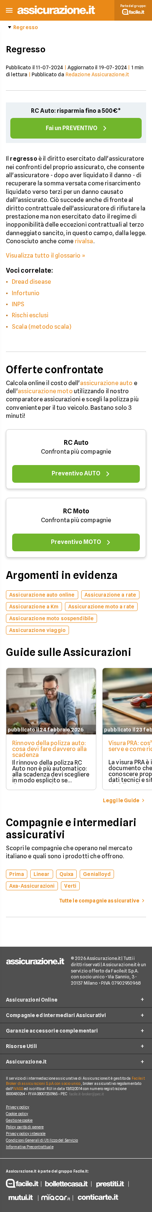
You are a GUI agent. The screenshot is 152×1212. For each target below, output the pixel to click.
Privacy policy (17, 1107)
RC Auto (76, 442)
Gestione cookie (19, 1120)
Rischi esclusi (30, 315)
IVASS (18, 1088)
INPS (18, 304)
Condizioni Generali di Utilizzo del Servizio (42, 1140)
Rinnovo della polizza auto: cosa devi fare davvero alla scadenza (49, 749)
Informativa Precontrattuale (29, 1147)
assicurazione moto (45, 391)
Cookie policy (17, 1113)
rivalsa (84, 241)
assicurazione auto (106, 383)
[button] (9, 10)
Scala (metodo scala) (41, 326)
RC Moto (76, 511)
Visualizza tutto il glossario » (45, 255)
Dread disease (31, 281)
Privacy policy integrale (25, 1133)
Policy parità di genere (25, 1127)
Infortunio (26, 293)
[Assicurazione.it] (56, 14)
